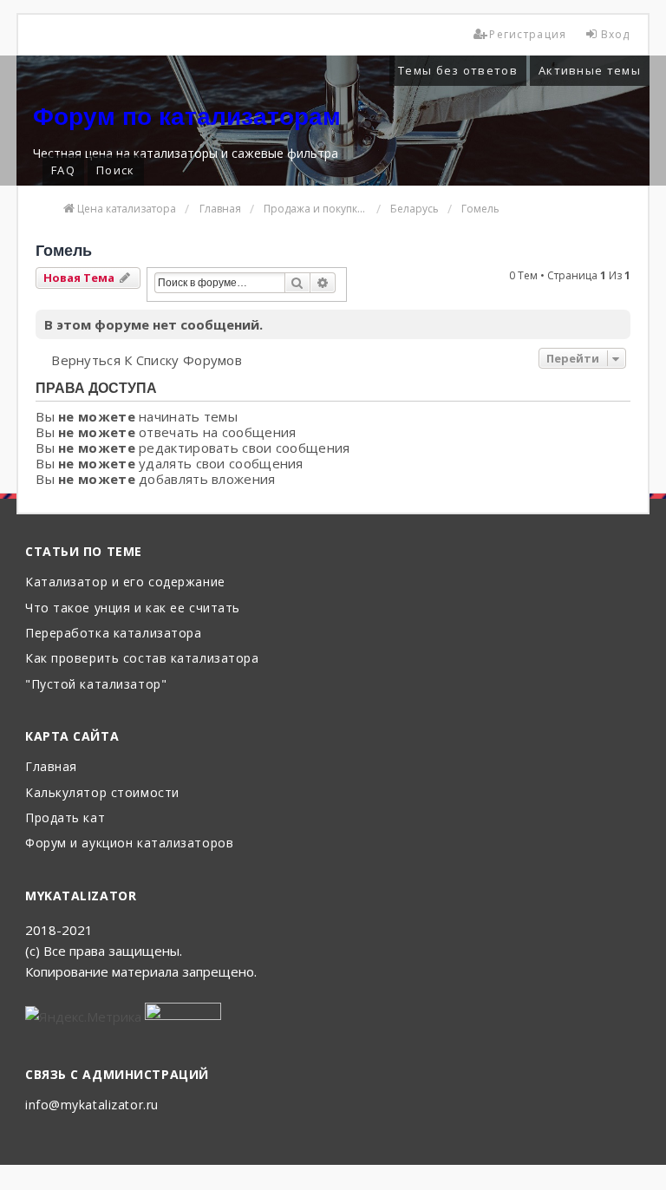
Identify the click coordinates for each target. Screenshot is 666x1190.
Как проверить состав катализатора (141, 658)
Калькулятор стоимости (102, 793)
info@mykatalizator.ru (92, 1105)
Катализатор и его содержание (125, 582)
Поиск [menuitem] (115, 170)
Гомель (64, 250)
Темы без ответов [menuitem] (458, 70)
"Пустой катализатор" (95, 684)
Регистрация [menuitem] (527, 34)
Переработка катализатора (113, 633)
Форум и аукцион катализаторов (129, 843)
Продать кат (65, 818)
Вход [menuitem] (615, 34)
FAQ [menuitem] (63, 170)
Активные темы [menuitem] (590, 70)
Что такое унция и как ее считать (132, 608)
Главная (51, 767)
